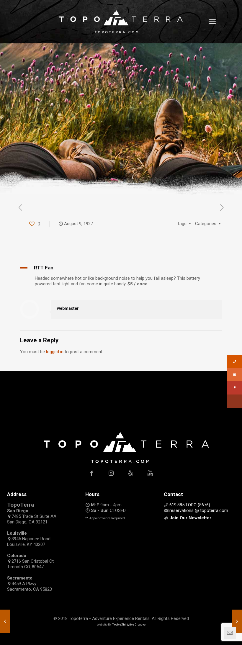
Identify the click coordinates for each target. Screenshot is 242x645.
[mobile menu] (212, 22)
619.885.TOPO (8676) (189, 505)
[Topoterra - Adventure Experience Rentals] (121, 21)
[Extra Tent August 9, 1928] (237, 621)
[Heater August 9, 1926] (5, 621)
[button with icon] (91, 473)
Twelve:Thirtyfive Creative (128, 624)
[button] (121, 268)
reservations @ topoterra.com (198, 510)
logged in (54, 351)
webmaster (68, 308)
